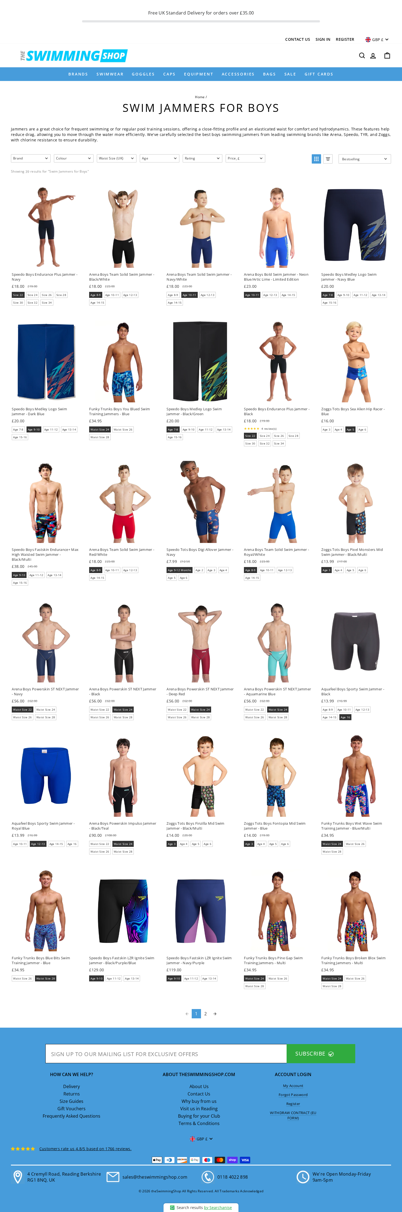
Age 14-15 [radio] (97, 302)
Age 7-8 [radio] (328, 295)
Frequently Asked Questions (71, 1116)
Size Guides (71, 1101)
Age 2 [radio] (199, 570)
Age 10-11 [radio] (112, 295)
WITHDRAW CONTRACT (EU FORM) (293, 1115)
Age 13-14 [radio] (379, 295)
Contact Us (297, 39)
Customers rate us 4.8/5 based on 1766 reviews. (85, 1148)
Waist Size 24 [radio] (100, 429)
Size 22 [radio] (18, 295)
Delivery (71, 1086)
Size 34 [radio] (47, 302)
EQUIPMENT (198, 74)
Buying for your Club (199, 1116)
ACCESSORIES (238, 74)
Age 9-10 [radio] (343, 295)
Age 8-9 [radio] (96, 295)
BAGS (269, 74)
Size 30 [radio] (18, 302)
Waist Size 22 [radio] (22, 709)
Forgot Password (293, 1094)
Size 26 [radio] (47, 295)
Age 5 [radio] (350, 429)
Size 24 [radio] (32, 295)
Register (345, 39)
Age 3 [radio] (326, 429)
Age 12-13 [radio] (130, 295)
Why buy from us (199, 1101)
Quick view (45, 262)
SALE (290, 74)
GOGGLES (143, 74)
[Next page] (215, 1013)
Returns (71, 1094)
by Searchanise (218, 1207)
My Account (293, 1085)
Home (200, 97)
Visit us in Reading (199, 1109)
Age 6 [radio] (362, 429)
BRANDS (78, 74)
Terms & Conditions (199, 1123)
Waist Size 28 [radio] (100, 437)
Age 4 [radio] (338, 429)
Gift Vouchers (71, 1109)
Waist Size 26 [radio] (123, 429)
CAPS (169, 74)
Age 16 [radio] (345, 717)
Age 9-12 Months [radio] (179, 570)
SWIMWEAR (110, 74)
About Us (199, 1086)
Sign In (323, 39)
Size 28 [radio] (61, 295)
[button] (31, 158)
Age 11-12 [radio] (360, 295)
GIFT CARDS (319, 74)
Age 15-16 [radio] (329, 302)
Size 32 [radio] (32, 302)
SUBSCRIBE (311, 1053)
